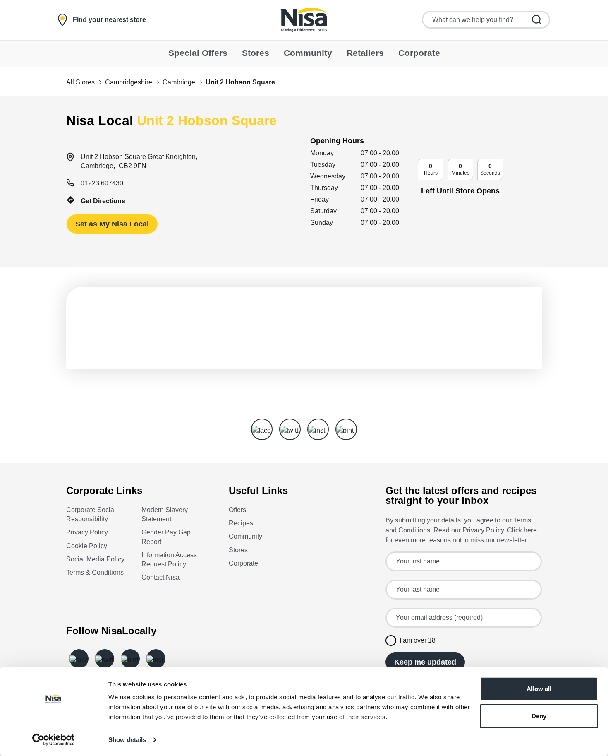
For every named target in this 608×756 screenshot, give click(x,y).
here (530, 530)
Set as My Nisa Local (112, 224)
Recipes (241, 523)
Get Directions (103, 201)
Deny (538, 715)
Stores (238, 550)
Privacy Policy (87, 532)
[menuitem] (197, 53)
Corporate (243, 563)
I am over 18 (418, 640)
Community (245, 536)
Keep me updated (425, 662)
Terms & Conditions (95, 572)
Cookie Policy (86, 545)
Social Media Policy (95, 559)
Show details (127, 739)
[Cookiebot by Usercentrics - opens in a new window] (53, 740)
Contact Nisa (160, 577)
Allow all (539, 688)
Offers (237, 509)
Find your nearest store (109, 20)
